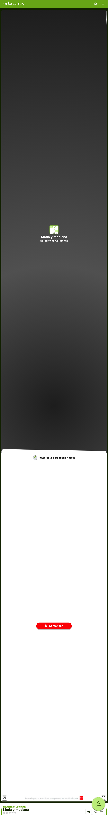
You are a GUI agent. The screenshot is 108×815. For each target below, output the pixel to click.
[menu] (103, 4)
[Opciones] (102, 812)
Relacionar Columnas (14, 807)
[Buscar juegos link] (96, 4)
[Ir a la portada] (14, 4)
